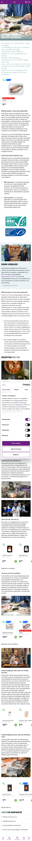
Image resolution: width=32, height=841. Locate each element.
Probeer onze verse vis (10, 817)
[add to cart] (15, 561)
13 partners (19, 404)
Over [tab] (26, 389)
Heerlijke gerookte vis (9, 821)
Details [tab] (16, 389)
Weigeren (16, 454)
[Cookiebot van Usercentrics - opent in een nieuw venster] (23, 385)
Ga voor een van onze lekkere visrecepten (15, 829)
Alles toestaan (16, 443)
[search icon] (29, 2)
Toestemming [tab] (6, 389)
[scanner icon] (26, 2)
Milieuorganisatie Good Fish (9, 276)
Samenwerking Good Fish (10, 285)
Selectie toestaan (16, 449)
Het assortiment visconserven (12, 825)
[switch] (27, 424)
